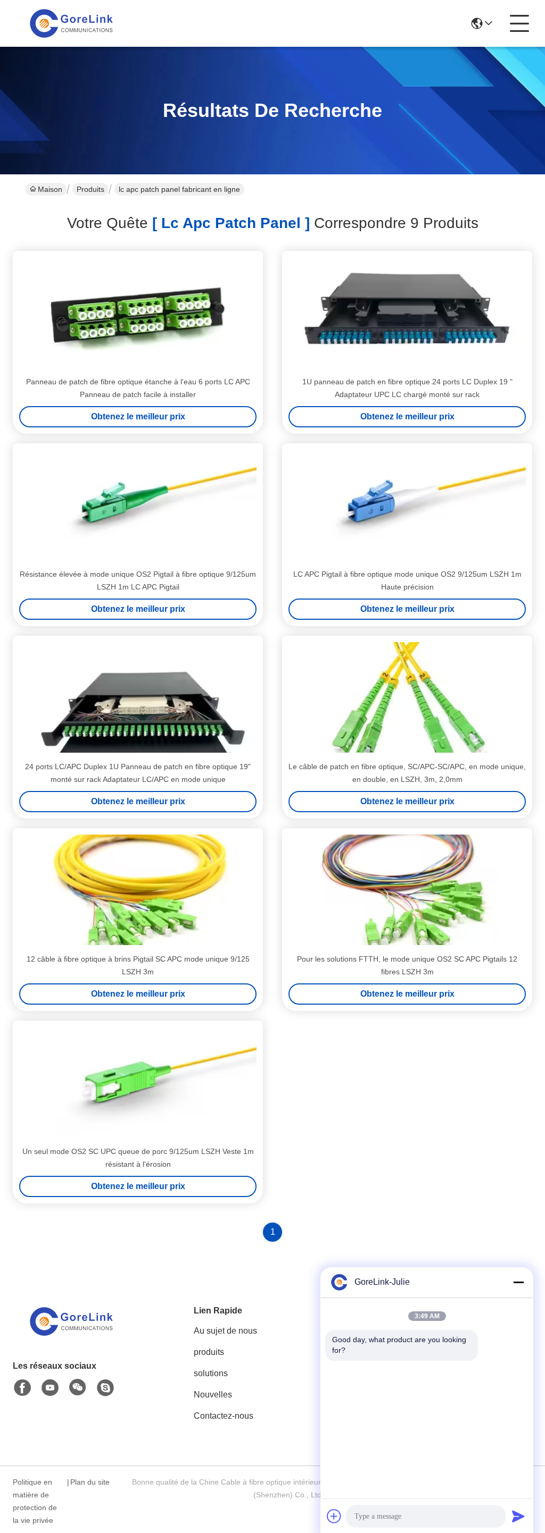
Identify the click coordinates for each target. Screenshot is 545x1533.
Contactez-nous (223, 1415)
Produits (90, 189)
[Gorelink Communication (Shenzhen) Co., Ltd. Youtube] (50, 1388)
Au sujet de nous (225, 1330)
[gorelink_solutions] (105, 1388)
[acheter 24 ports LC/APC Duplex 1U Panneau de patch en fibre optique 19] (138, 697)
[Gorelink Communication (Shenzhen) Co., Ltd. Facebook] (22, 1388)
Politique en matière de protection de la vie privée (35, 1501)
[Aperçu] (71, 1334)
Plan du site (90, 1482)
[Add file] (334, 1516)
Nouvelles (213, 1394)
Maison (50, 189)
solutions (211, 1373)
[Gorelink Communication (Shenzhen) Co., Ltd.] (71, 23)
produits (209, 1352)
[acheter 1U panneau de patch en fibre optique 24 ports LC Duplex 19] (407, 312)
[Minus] (518, 1282)
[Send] (518, 1516)
